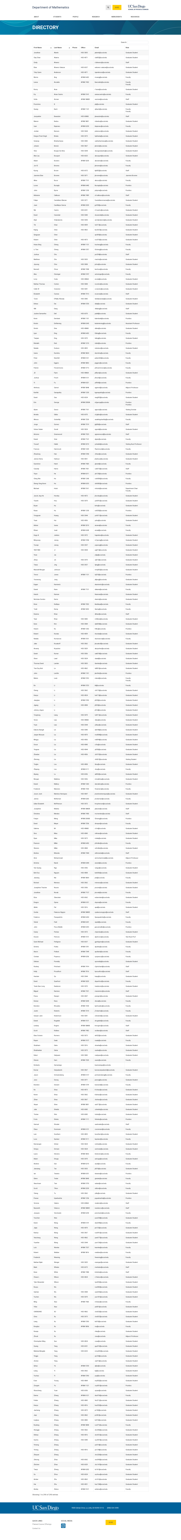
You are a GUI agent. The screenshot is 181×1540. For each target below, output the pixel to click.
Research (96, 17)
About (36, 17)
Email (97, 48)
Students (57, 17)
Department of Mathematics (50, 7)
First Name (38, 48)
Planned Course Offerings (41, 1524)
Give (117, 7)
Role (127, 48)
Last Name (58, 48)
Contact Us (36, 1528)
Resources (135, 17)
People (75, 17)
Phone (74, 48)
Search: (124, 42)
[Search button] (108, 7)
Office (83, 48)
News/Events (116, 17)
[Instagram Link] (63, 1527)
